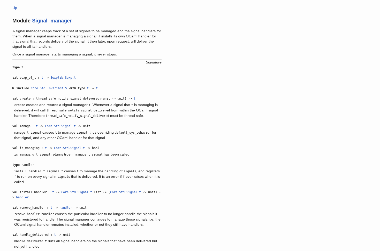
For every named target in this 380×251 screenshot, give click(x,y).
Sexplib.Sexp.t (63, 77)
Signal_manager (52, 20)
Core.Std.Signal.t (60, 126)
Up (14, 8)
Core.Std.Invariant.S (49, 88)
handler (22, 197)
